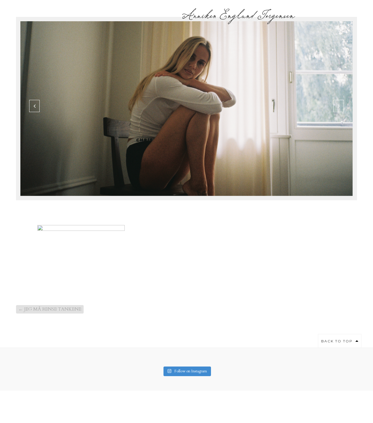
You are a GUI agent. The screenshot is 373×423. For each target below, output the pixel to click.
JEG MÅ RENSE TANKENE (49, 309)
